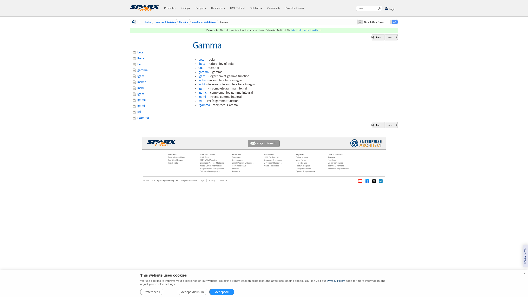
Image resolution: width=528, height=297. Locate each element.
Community (273, 8)
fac (200, 68)
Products (169, 8)
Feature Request (303, 166)
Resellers (332, 160)
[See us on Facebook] (367, 181)
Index (148, 22)
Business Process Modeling (212, 163)
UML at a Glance (207, 155)
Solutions (255, 8)
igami (202, 97)
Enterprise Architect (176, 157)
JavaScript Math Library (204, 22)
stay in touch (266, 143)
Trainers (235, 169)
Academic (236, 171)
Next (390, 37)
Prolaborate (173, 163)
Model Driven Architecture (211, 166)
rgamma (204, 105)
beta (201, 59)
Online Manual (302, 157)
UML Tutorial (237, 8)
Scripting (183, 22)
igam (201, 88)
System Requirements (305, 171)
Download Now (294, 8)
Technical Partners (336, 166)
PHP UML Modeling (208, 160)
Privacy (212, 180)
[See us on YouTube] (360, 181)
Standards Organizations (338, 169)
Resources (217, 8)
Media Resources (271, 166)
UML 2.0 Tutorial (271, 157)
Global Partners (335, 155)
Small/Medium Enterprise (242, 163)
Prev (378, 37)
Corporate (236, 157)
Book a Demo (525, 256)
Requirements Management (212, 169)
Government (237, 160)
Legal (202, 180)
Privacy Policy (336, 280)
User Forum (301, 160)
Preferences (152, 292)
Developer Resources (273, 163)
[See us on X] (374, 181)
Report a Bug (301, 163)
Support (200, 8)
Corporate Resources (273, 160)
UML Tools (204, 157)
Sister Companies (335, 163)
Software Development (210, 171)
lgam (201, 76)
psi (200, 101)
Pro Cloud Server (175, 160)
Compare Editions (303, 169)
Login (391, 9)
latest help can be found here (306, 30)
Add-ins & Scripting (166, 22)
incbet (202, 80)
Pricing (185, 8)
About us (223, 180)
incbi (201, 84)
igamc (202, 92)
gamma (203, 72)
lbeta (201, 64)
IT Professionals (239, 166)
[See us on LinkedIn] (381, 181)
